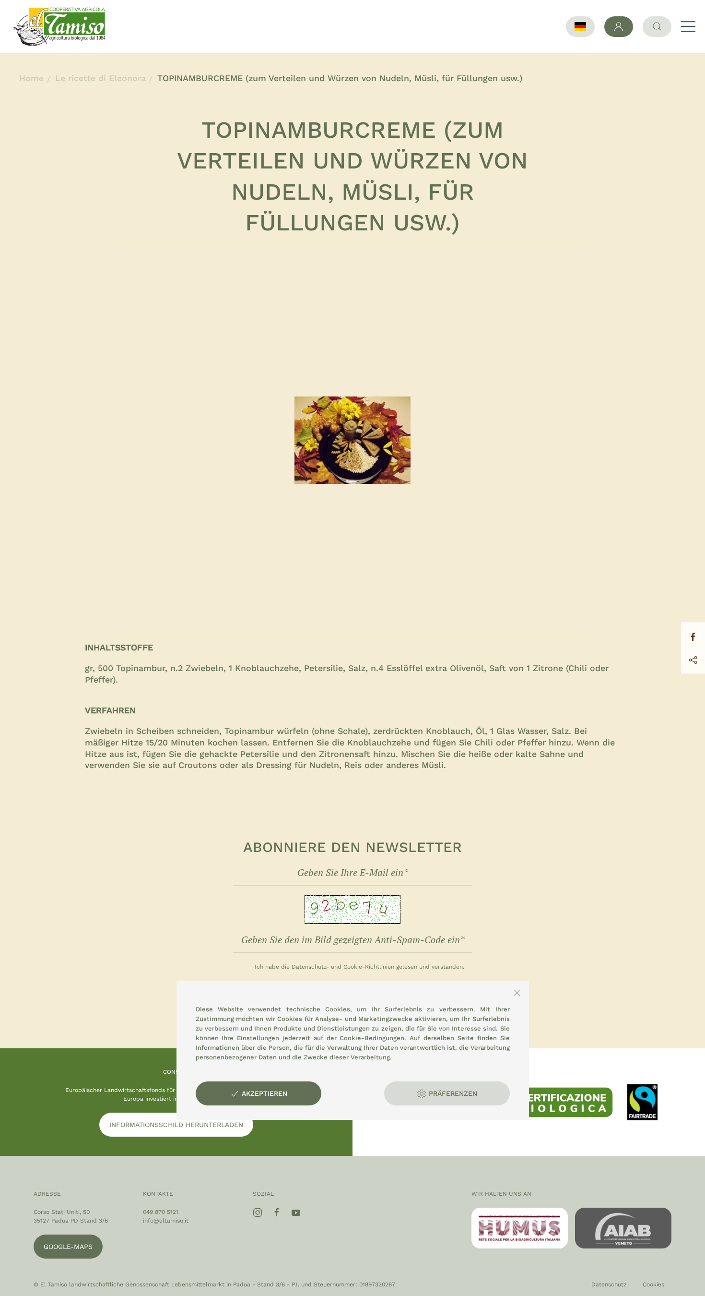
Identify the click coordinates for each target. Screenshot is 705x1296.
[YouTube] (296, 1212)
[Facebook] (277, 1212)
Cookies (653, 1284)
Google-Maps (68, 1246)
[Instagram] (257, 1212)
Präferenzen (451, 1093)
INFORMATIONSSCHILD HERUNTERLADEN (176, 1124)
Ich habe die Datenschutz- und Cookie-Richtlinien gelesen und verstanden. (359, 966)
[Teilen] (693, 659)
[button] (688, 26)
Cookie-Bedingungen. (373, 1038)
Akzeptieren (263, 1093)
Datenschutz (608, 1284)
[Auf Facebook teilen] (693, 636)
